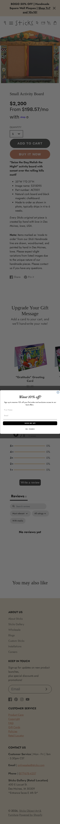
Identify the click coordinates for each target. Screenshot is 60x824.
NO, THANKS (29, 429)
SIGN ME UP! (30, 423)
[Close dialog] (58, 392)
